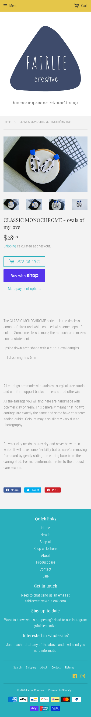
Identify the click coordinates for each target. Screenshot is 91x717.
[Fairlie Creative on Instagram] (82, 677)
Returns (69, 667)
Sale (45, 576)
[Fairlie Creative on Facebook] (74, 677)
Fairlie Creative (35, 690)
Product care (45, 562)
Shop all (45, 542)
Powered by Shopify (59, 690)
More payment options (24, 288)
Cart (84, 5)
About (45, 555)
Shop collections (45, 548)
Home (7, 121)
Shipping (10, 246)
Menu (13, 5)
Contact (45, 569)
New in (45, 535)
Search (17, 667)
